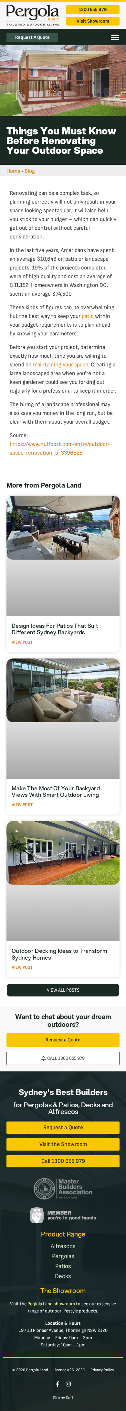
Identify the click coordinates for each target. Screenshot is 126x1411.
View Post (22, 642)
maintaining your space (60, 364)
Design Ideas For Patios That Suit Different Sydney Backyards (55, 629)
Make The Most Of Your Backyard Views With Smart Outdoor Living (56, 791)
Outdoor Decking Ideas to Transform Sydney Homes (59, 954)
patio (88, 316)
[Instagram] (68, 1384)
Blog (30, 171)
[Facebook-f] (57, 1384)
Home (13, 171)
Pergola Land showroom (51, 1304)
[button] (115, 37)
